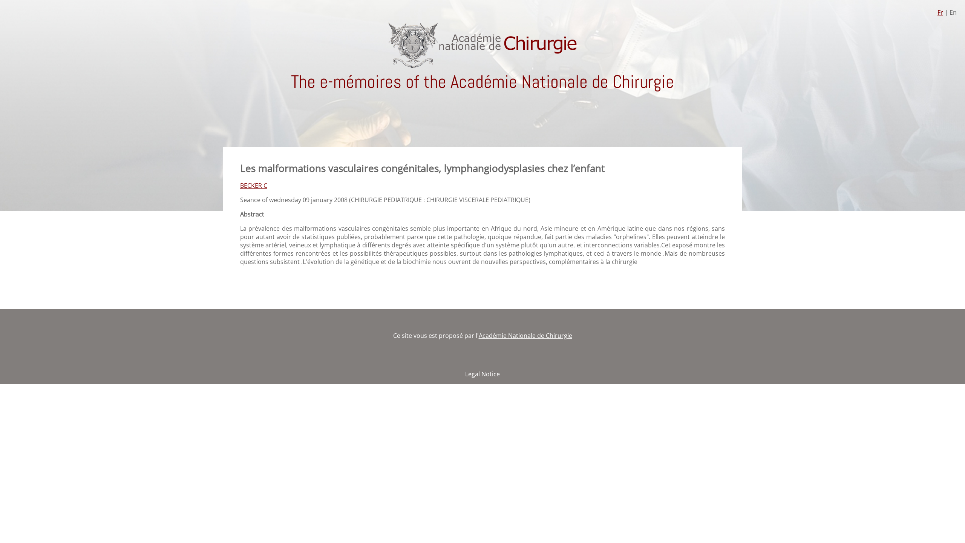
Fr (940, 12)
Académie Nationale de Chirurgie (525, 335)
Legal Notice (482, 374)
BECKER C (253, 185)
